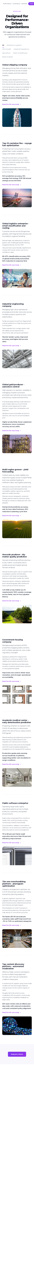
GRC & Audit (6, 49)
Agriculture (6, 53)
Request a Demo (17, 1054)
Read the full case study (10, 104)
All (3, 45)
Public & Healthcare (20, 53)
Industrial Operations (21, 49)
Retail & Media (7, 57)
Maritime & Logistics (14, 45)
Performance (7, 3)
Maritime (24, 3)
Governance (16, 3)
